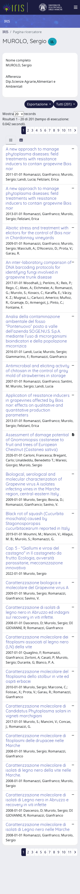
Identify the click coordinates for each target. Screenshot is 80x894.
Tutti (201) (64, 104)
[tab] (11, 140)
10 (63, 130)
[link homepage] (14, 7)
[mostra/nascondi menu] (76, 7)
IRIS (5, 32)
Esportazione (37, 104)
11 (70, 130)
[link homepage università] (50, 7)
